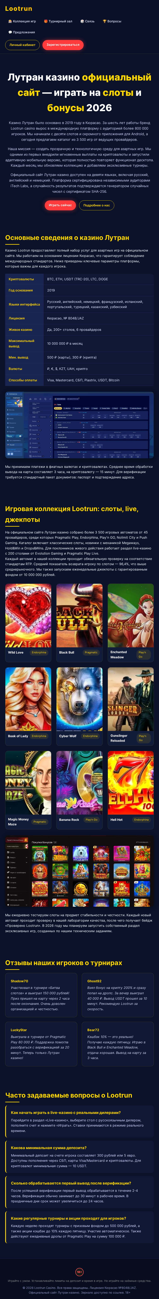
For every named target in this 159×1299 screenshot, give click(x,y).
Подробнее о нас (96, 205)
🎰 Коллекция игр (22, 21)
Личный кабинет (22, 45)
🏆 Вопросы (112, 21)
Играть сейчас (60, 205)
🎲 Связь (87, 21)
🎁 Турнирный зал (58, 21)
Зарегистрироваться (63, 45)
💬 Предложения (21, 32)
